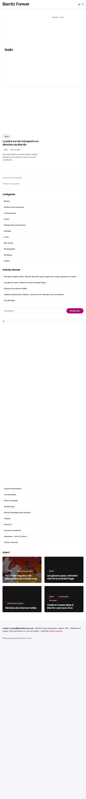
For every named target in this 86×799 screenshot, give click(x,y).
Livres (6, 237)
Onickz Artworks (11, 542)
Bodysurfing (9, 506)
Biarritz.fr (8, 524)
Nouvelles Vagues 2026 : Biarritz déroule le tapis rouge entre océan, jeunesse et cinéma (40, 277)
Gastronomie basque (12, 489)
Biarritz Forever (16, 4)
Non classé (8, 243)
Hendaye (7, 231)
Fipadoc (7, 518)
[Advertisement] (66, 51)
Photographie (9, 249)
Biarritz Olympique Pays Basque (17, 512)
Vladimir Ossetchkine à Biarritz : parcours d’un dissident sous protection (34, 294)
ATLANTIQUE (9, 300)
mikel (6, 150)
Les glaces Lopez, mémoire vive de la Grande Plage (25, 282)
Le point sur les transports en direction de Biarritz (20, 143)
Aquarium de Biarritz (12, 530)
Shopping (8, 255)
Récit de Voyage (10, 500)
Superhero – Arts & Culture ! (15, 536)
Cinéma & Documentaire (14, 207)
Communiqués (10, 213)
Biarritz (7, 201)
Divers (7, 136)
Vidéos (7, 261)
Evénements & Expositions (15, 225)
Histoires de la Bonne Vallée (15, 288)
